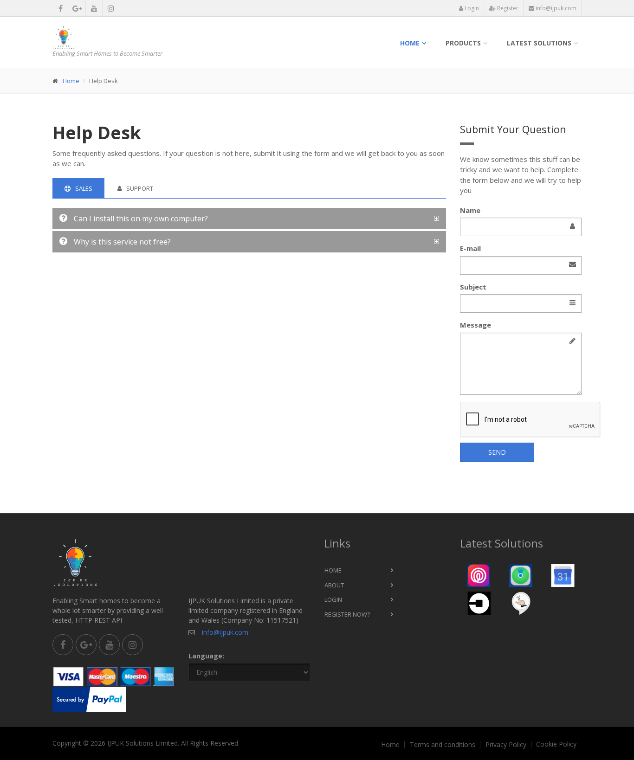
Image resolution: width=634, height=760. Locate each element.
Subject (473, 286)
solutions (539, 43)
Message (475, 324)
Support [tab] (139, 188)
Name (470, 210)
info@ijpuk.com (555, 8)
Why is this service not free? (121, 242)
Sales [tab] (83, 188)
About (334, 585)
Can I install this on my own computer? (140, 218)
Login (471, 8)
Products (463, 43)
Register (507, 8)
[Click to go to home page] (113, 37)
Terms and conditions (442, 744)
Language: (206, 655)
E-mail (470, 248)
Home (410, 43)
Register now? (347, 614)
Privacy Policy (505, 744)
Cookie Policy (556, 744)
